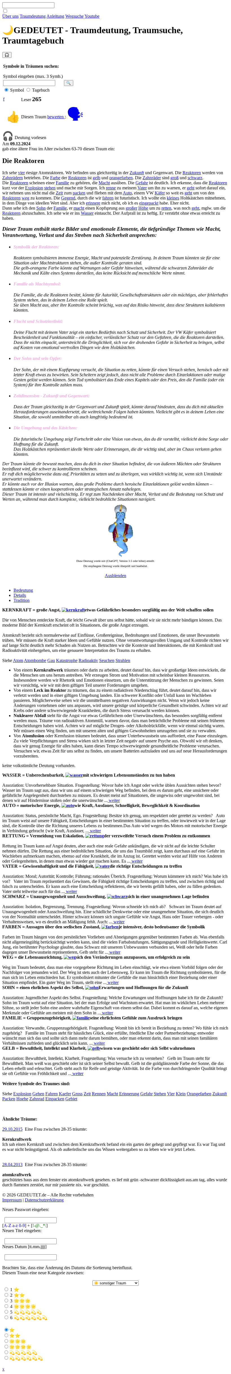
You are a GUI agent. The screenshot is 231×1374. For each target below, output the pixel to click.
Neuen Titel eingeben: (21, 1230)
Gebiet (71, 1098)
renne (111, 187)
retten (166, 208)
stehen (49, 187)
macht (79, 208)
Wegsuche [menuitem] (74, 16)
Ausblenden (115, 575)
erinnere (93, 203)
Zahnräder (152, 177)
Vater (142, 187)
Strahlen (122, 660)
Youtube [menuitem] (92, 16)
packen (79, 193)
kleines (173, 198)
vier (21, 172)
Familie (62, 182)
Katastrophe (66, 660)
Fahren (51, 1093)
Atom (18, 660)
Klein (181, 1093)
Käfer (160, 193)
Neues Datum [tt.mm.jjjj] (24, 1246)
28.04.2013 (12, 1164)
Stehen (160, 1093)
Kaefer (65, 1093)
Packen (8, 1098)
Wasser (87, 213)
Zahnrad (36, 1098)
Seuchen (106, 660)
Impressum (12, 1200)
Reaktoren (192, 172)
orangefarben (121, 177)
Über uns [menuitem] (10, 16)
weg (25, 198)
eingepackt (148, 203)
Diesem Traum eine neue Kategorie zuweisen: (43, 1272)
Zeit (59, 193)
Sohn (41, 208)
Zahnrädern (12, 177)
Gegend (68, 198)
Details (20, 595)
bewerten (56, 116)
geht (190, 187)
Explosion (34, 187)
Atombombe (35, 660)
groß (174, 177)
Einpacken (54, 1098)
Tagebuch (41, 90)
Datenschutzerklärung (44, 1200)
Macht (104, 182)
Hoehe (22, 1098)
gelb (96, 177)
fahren (108, 198)
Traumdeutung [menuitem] (33, 16)
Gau (51, 660)
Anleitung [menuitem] (55, 16)
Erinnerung (129, 1093)
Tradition (22, 600)
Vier (171, 1093)
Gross (77, 1093)
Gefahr (142, 182)
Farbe (55, 177)
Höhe (143, 208)
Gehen (38, 1093)
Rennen (99, 1093)
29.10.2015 (12, 1129)
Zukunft (137, 172)
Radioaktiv (88, 660)
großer (131, 208)
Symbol (17, 90)
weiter (114, 800)
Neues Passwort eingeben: (25, 1209)
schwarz (195, 177)
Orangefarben (199, 1093)
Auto (127, 193)
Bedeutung (23, 590)
